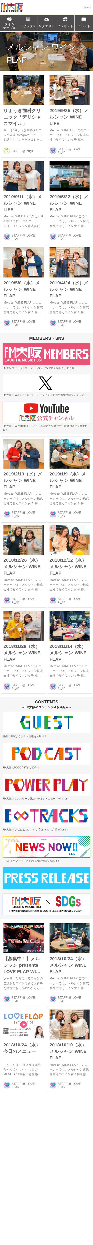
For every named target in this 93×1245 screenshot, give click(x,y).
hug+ (30, 151)
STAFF (16, 151)
